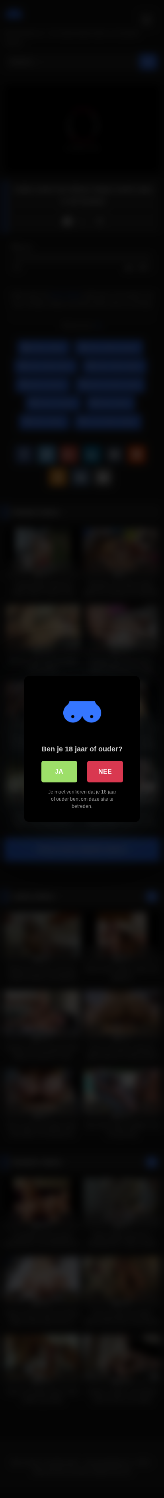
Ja (59, 771)
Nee (105, 771)
